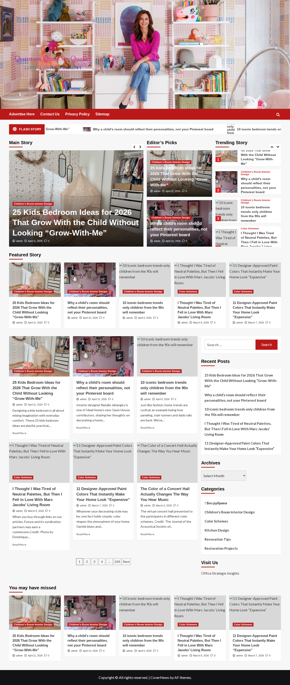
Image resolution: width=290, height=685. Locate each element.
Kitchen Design (217, 530)
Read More (19, 433)
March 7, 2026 (256, 322)
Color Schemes (250, 195)
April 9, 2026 (145, 317)
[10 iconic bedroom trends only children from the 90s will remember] (226, 177)
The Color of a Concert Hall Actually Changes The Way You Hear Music (165, 494)
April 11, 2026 (35, 241)
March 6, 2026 (164, 505)
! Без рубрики (216, 503)
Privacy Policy (77, 114)
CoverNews (159, 677)
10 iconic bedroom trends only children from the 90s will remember (143, 307)
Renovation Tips (218, 539)
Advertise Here (22, 114)
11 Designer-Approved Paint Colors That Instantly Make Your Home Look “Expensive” (258, 239)
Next (126, 562)
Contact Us (50, 114)
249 (117, 562)
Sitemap (102, 114)
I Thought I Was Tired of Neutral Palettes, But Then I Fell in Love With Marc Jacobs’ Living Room (259, 209)
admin (19, 241)
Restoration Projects (221, 548)
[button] (278, 115)
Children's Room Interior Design (33, 203)
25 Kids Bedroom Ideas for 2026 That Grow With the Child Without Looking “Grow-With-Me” (75, 222)
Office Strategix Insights (220, 573)
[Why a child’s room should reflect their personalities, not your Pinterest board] (90, 279)
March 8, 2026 (201, 322)
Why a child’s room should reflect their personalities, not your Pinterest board (113, 129)
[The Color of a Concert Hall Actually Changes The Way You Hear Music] (167, 462)
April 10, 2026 (173, 241)
